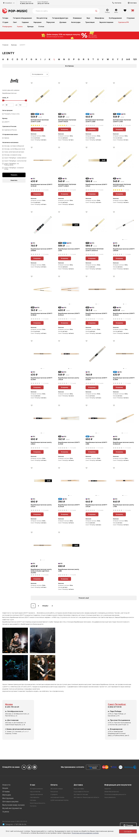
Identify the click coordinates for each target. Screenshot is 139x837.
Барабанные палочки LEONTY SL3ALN (124, 314)
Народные (37, 22)
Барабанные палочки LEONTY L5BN (96, 443)
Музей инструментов (12, 808)
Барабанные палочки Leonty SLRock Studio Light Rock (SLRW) (41, 571)
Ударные (25, 22)
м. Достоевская (12, 720)
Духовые (62, 22)
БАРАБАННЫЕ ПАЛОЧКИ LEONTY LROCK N (95, 249)
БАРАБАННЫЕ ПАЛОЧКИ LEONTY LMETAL (122, 185)
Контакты (33, 806)
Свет (15, 22)
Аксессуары (75, 22)
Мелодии (6, 795)
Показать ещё (84, 598)
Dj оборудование (115, 18)
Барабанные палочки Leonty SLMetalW (123, 443)
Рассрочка (54, 791)
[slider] (3, 100)
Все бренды (69, 66)
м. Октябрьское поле (14, 711)
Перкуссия (50, 22)
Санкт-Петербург (117, 704)
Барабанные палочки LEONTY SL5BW (124, 378)
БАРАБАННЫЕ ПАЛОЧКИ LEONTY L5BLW (67, 185)
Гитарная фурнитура (60, 18)
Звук (88, 18)
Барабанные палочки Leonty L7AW (123, 505)
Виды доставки (79, 789)
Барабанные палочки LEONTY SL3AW (69, 443)
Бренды (30, 27)
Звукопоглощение (106, 22)
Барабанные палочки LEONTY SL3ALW (69, 505)
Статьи (41, 27)
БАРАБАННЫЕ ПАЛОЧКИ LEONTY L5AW (40, 120)
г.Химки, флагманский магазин (18, 729)
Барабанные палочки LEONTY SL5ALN (69, 314)
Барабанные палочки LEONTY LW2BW (96, 378)
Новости (6, 785)
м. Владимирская (115, 729)
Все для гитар (42, 18)
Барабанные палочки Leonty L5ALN (41, 505)
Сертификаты (34, 797)
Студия (5, 22)
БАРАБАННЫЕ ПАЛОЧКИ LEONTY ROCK (67, 120)
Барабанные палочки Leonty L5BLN (41, 443)
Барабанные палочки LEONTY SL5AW (41, 378)
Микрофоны (99, 18)
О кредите (53, 794)
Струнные (131, 18)
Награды (33, 800)
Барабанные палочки (9, 93)
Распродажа (7, 27)
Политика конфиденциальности (115, 794)
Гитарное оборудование (22, 18)
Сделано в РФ (123, 22)
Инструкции (7, 798)
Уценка (20, 27)
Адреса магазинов (36, 794)
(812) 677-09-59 (43, 3)
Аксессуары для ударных (10, 90)
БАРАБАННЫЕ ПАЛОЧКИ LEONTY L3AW (122, 120)
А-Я (128, 59)
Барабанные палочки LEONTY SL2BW (96, 314)
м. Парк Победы (114, 711)
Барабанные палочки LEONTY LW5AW (124, 249)
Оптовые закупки (10, 801)
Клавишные (77, 18)
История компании (36, 789)
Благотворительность (37, 803)
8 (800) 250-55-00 (26, 3)
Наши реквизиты (110, 797)
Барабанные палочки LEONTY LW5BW (41, 249)
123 (135, 59)
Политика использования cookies (85, 833)
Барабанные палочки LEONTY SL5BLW (41, 314)
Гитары (5, 18)
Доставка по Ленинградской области (86, 797)
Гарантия (107, 789)
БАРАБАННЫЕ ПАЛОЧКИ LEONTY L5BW (95, 120)
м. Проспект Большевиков (119, 720)
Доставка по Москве (81, 794)
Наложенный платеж (57, 797)
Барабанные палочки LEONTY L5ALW (96, 505)
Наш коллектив (35, 791)
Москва (9, 704)
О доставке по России (81, 791)
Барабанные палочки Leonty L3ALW (68, 378)
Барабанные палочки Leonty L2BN (68, 570)
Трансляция (89, 22)
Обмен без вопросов (111, 791)
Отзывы (6, 791)
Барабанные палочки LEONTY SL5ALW (41, 185)
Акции (5, 788)
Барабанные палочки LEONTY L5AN (69, 249)
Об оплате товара (56, 789)
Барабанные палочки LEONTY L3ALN (96, 185)
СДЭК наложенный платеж (59, 800)
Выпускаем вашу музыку (13, 805)
